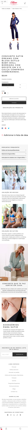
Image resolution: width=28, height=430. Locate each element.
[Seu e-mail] (6, 354)
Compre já (14, 102)
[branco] (8, 93)
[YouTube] (20, 414)
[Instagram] (10, 414)
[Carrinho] (24, 3)
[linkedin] (14, 414)
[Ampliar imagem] (14, 26)
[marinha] (5, 93)
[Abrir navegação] (3, 3)
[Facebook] (2, 128)
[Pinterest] (5, 128)
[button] (5, 26)
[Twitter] (8, 128)
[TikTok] (17, 414)
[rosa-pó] (2, 93)
